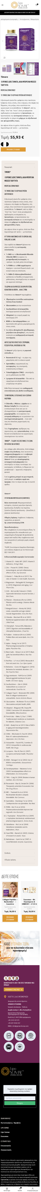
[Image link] (12, 1071)
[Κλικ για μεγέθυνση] (4, 58)
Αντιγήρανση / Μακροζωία (29, 19)
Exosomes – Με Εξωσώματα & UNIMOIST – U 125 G (29, 901)
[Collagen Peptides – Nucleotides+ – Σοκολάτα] (10, 889)
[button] (3, 41)
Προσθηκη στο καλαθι (13, 149)
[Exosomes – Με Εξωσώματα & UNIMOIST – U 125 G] (29, 889)
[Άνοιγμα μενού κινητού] (2, 5)
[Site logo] (20, 5)
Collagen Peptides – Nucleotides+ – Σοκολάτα (10, 901)
